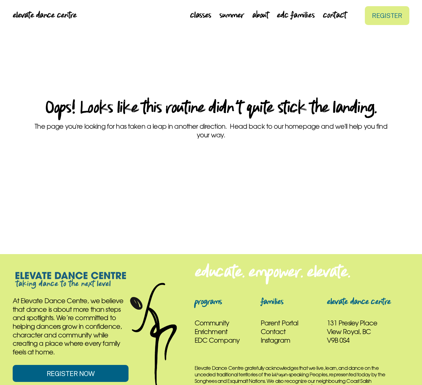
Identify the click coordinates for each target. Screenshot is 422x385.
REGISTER (387, 15)
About (260, 15)
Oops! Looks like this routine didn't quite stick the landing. (211, 108)
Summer (231, 15)
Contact (334, 15)
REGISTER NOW (71, 374)
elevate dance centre (45, 15)
